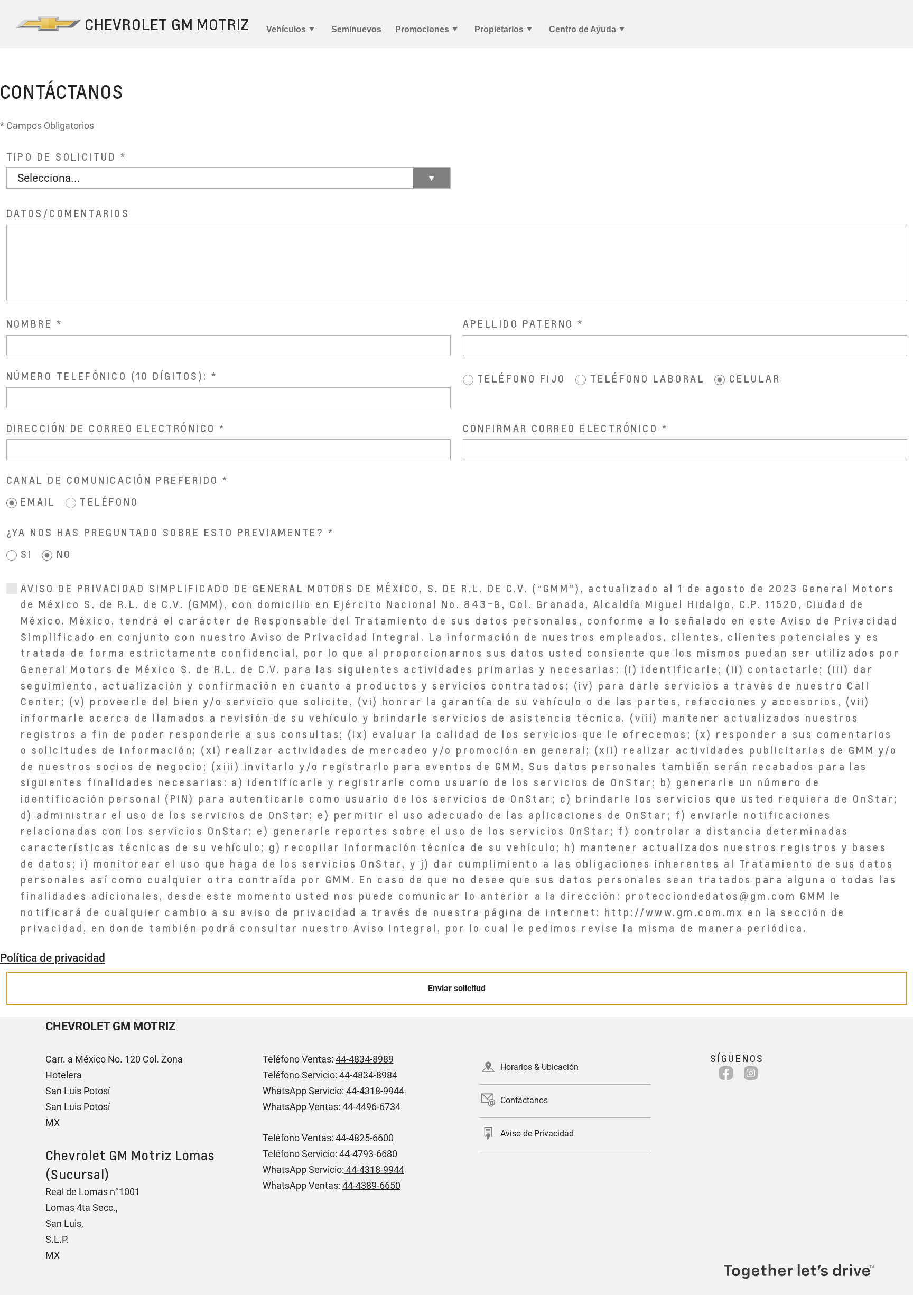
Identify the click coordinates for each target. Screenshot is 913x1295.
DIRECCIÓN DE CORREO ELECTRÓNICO (111, 428)
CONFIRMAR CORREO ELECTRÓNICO (560, 428)
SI (26, 554)
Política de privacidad (52, 958)
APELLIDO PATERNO (518, 324)
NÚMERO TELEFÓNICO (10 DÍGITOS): (107, 376)
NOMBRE (29, 324)
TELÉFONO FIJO (521, 378)
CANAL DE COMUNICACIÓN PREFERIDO (112, 480)
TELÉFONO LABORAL (647, 378)
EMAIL (38, 502)
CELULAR (754, 378)
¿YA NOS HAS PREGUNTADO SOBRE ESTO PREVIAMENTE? (165, 532)
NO (64, 554)
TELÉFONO (109, 502)
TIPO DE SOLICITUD (61, 157)
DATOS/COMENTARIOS (68, 213)
